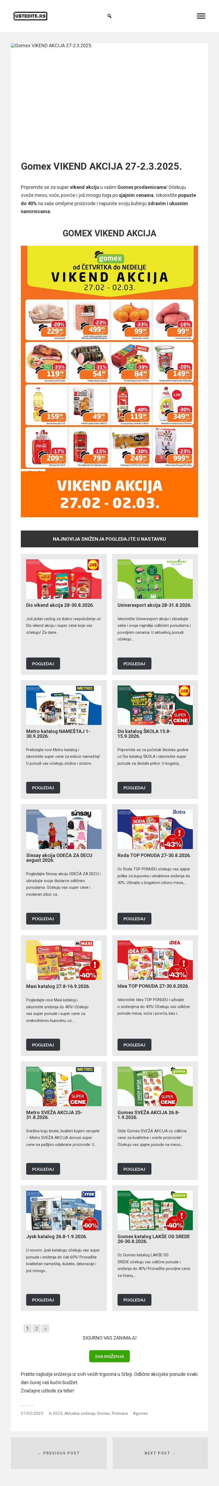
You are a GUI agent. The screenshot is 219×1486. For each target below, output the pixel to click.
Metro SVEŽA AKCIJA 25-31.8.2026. (54, 1115)
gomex (142, 1413)
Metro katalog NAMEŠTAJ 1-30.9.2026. (58, 733)
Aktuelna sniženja (79, 1413)
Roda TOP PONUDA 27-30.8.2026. (154, 855)
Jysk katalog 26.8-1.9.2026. (56, 1236)
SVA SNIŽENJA (109, 1356)
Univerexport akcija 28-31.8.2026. (154, 605)
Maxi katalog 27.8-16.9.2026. (58, 986)
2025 (57, 1413)
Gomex (103, 1413)
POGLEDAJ (43, 663)
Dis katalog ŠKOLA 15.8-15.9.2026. (144, 733)
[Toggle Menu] (201, 15)
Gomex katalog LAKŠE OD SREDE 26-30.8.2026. (154, 1239)
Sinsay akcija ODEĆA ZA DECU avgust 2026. (59, 857)
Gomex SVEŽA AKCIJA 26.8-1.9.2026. (149, 1115)
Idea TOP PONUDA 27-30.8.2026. (153, 986)
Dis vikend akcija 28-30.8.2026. (60, 605)
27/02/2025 (32, 1413)
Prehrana (120, 1413)
